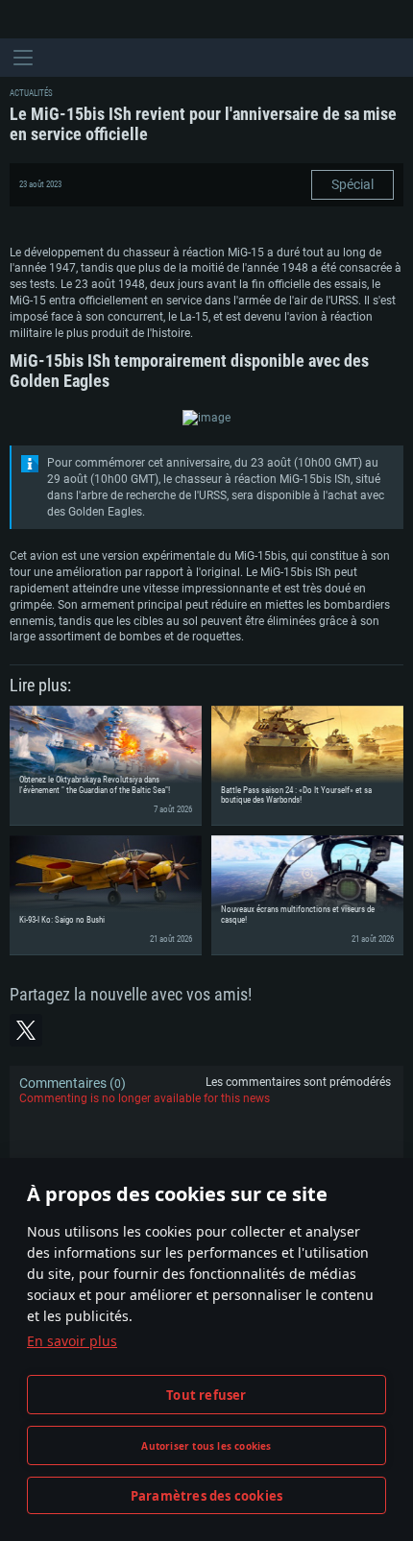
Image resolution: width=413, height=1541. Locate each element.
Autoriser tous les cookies (206, 1446)
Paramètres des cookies (206, 1496)
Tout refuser (206, 1395)
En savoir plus (72, 1341)
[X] (26, 1030)
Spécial (352, 184)
